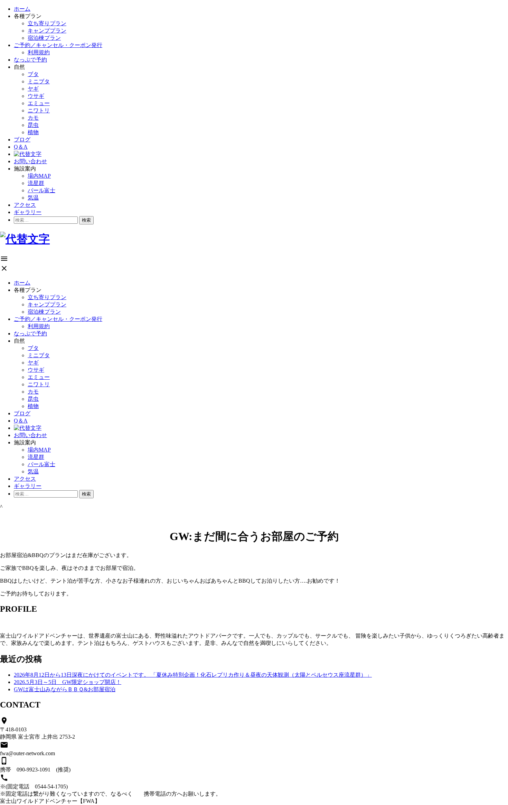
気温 (33, 198)
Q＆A (21, 147)
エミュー (39, 103)
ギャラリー (27, 212)
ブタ (33, 74)
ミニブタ (39, 81)
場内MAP (39, 176)
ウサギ (36, 96)
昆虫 (33, 125)
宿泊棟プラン (44, 38)
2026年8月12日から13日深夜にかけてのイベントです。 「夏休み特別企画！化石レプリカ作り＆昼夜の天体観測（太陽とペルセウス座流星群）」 (193, 675)
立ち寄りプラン (47, 23)
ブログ (22, 139)
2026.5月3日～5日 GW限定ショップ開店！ (67, 682)
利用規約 (39, 52)
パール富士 (41, 190)
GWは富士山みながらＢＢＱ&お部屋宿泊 (64, 689)
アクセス (25, 205)
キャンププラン (47, 31)
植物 (33, 132)
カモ (33, 118)
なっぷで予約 (30, 60)
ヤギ (33, 89)
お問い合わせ (30, 161)
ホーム (22, 9)
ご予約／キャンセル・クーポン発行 (58, 45)
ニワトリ (39, 110)
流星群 (36, 183)
